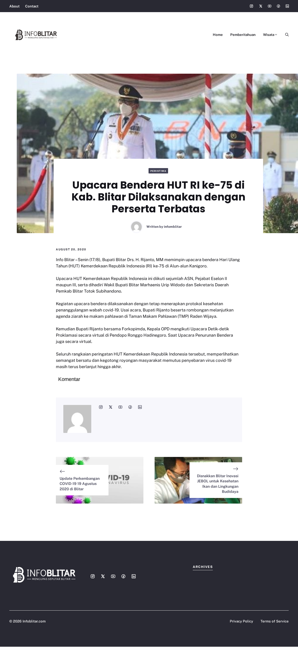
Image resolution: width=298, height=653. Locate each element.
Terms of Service (275, 621)
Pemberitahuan (243, 35)
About (14, 6)
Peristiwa (158, 170)
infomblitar (173, 226)
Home (218, 35)
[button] (285, 34)
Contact (31, 6)
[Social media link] (251, 6)
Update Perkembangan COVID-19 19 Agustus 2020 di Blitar (80, 483)
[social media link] (101, 407)
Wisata (268, 35)
